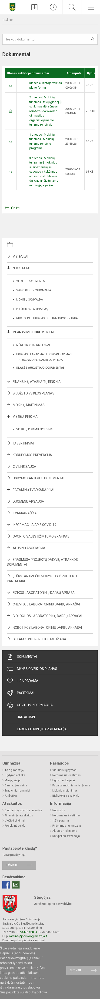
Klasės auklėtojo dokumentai (40, 367)
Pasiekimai (25, 693)
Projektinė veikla (15, 825)
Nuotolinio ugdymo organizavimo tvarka (47, 318)
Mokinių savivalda (29, 299)
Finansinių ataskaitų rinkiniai (37, 382)
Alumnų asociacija (29, 548)
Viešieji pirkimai (25, 416)
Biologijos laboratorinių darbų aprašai (47, 616)
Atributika (11, 795)
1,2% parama (27, 681)
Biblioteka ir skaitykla (65, 795)
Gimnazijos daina (16, 785)
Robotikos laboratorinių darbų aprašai (47, 627)
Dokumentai (27, 656)
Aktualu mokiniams (64, 830)
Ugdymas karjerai (63, 780)
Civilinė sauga (24, 466)
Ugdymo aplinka (15, 775)
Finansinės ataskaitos (19, 815)
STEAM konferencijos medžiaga (39, 639)
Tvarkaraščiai (25, 513)
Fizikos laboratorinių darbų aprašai (44, 593)
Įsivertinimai (23, 443)
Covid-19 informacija (35, 705)
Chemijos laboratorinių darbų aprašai (46, 604)
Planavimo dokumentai (33, 332)
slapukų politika (35, 992)
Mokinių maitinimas (29, 405)
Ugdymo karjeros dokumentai (38, 478)
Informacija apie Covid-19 (34, 525)
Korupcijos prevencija (32, 455)
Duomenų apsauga (28, 501)
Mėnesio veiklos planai (33, 345)
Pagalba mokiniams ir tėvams (71, 785)
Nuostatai (21, 268)
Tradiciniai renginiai (17, 790)
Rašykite (12, 865)
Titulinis (7, 19)
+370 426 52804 (26, 932)
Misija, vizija (12, 780)
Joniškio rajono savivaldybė (53, 903)
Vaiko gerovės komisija (33, 290)
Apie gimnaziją (14, 770)
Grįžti (15, 208)
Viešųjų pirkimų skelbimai (34, 429)
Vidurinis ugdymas (64, 770)
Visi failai (20, 256)
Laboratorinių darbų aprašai (42, 729)
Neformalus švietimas (66, 775)
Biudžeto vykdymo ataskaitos (24, 810)
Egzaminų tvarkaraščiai (33, 490)
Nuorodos (58, 810)
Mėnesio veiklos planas (37, 669)
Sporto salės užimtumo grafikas (41, 536)
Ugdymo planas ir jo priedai (42, 359)
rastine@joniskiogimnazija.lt (28, 936)
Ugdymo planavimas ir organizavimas (43, 354)
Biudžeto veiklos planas (33, 393)
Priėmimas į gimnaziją (32, 309)
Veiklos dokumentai (30, 281)
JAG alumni (26, 717)
